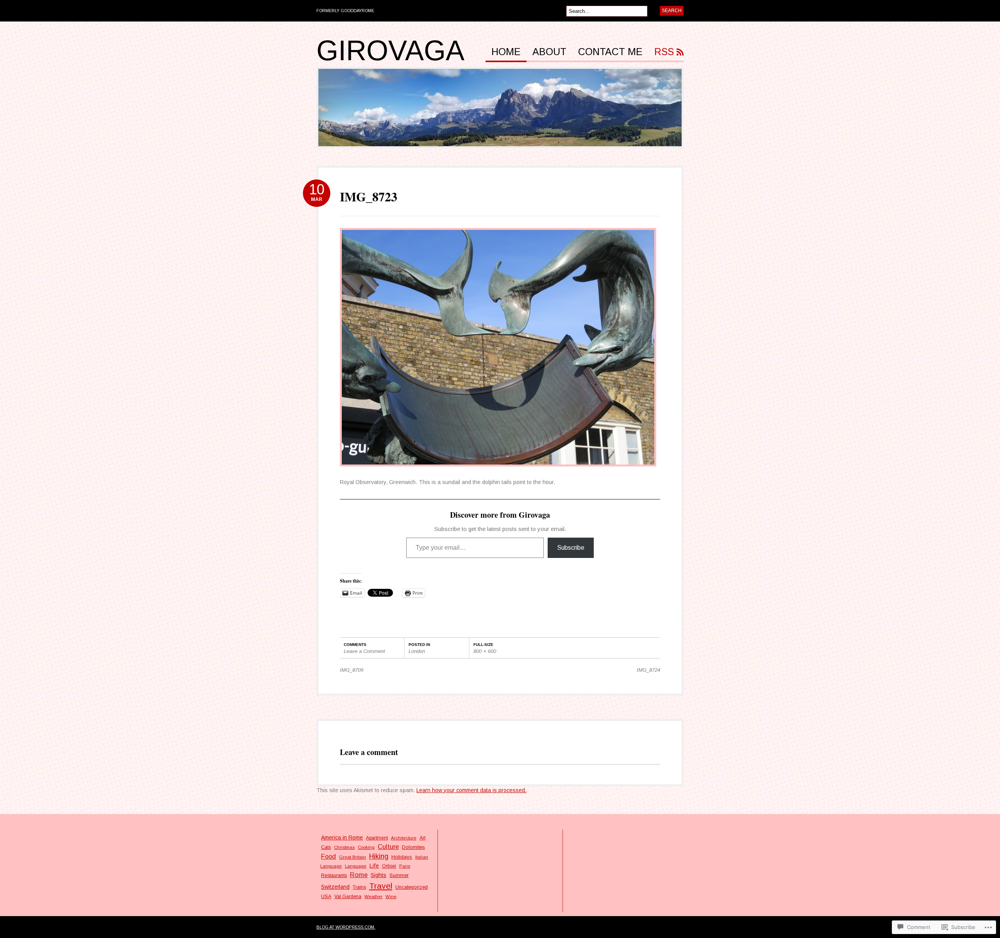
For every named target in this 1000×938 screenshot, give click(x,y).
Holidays (401, 857)
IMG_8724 (648, 670)
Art (422, 838)
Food (328, 856)
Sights (378, 875)
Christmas (344, 847)
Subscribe (570, 547)
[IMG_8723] (498, 470)
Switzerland (335, 887)
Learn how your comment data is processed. (471, 790)
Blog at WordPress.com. (345, 927)
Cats (326, 847)
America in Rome (342, 837)
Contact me (610, 52)
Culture (388, 846)
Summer (399, 875)
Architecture (403, 838)
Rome (359, 874)
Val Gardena (347, 896)
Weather (373, 896)
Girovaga (390, 50)
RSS (664, 52)
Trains (359, 887)
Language (355, 866)
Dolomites (413, 847)
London (417, 651)
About (549, 52)
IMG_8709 (351, 670)
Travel (380, 885)
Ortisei (389, 866)
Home (506, 52)
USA (326, 896)
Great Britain (352, 857)
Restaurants (334, 875)
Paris (404, 866)
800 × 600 (484, 651)
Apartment (377, 838)
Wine (391, 896)
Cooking (366, 847)
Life (374, 866)
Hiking (378, 856)
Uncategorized (411, 887)
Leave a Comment (364, 651)
